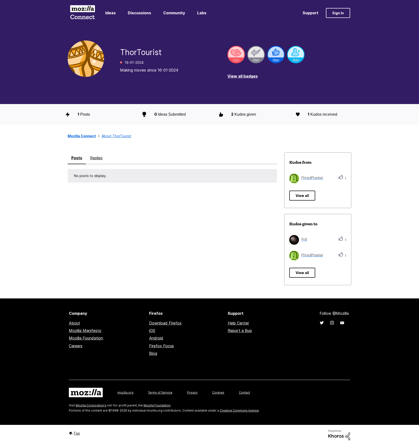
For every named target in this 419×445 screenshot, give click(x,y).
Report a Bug (240, 330)
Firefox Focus (161, 345)
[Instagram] (332, 323)
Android (156, 338)
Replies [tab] (96, 157)
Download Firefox (165, 323)
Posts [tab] (76, 157)
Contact (244, 392)
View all (302, 196)
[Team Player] (276, 54)
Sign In (338, 13)
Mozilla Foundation (86, 338)
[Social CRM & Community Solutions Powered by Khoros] (339, 435)
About (74, 323)
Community (174, 12)
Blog (153, 353)
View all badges (242, 76)
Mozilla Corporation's (91, 405)
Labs (201, 12)
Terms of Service (160, 392)
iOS (152, 330)
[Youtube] (342, 323)
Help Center (238, 323)
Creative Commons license (239, 410)
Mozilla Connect (82, 13)
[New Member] (296, 54)
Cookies (218, 392)
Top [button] (76, 433)
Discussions (139, 12)
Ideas (110, 12)
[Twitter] (322, 323)
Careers (75, 345)
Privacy (192, 392)
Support (310, 12)
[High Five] (236, 54)
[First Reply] (256, 54)
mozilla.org (125, 392)
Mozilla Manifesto (85, 330)
